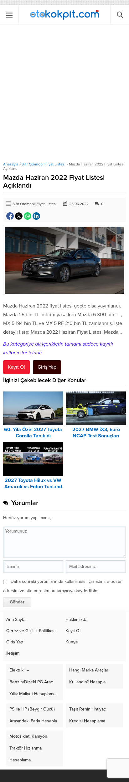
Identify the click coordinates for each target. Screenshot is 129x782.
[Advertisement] (64, 94)
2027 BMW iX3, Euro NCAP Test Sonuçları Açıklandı (96, 435)
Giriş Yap (47, 367)
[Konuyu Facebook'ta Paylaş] (10, 216)
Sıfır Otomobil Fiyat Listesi (43, 164)
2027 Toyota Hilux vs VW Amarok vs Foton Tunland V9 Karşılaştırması (33, 486)
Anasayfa (10, 164)
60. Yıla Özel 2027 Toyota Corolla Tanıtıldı (33, 432)
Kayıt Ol (16, 367)
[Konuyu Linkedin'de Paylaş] (36, 216)
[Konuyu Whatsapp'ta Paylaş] (27, 216)
